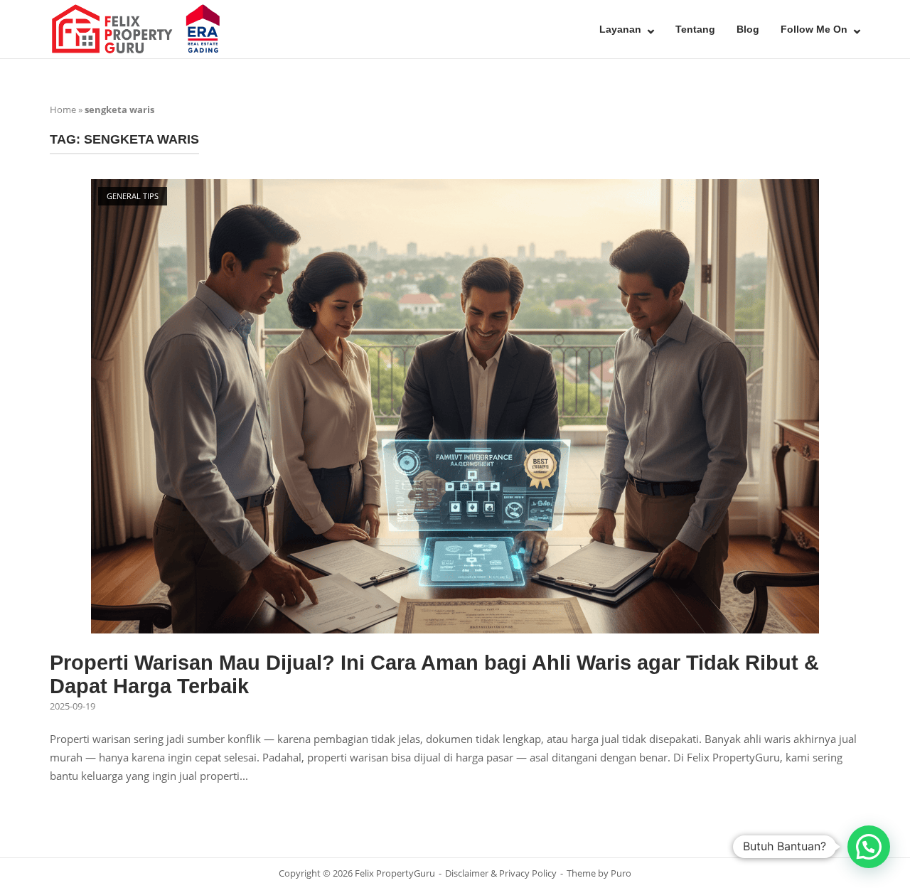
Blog (748, 29)
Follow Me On (814, 29)
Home (63, 109)
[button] (868, 846)
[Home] (139, 28)
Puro (621, 873)
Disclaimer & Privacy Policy (501, 873)
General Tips (133, 196)
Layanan (620, 29)
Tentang (695, 29)
